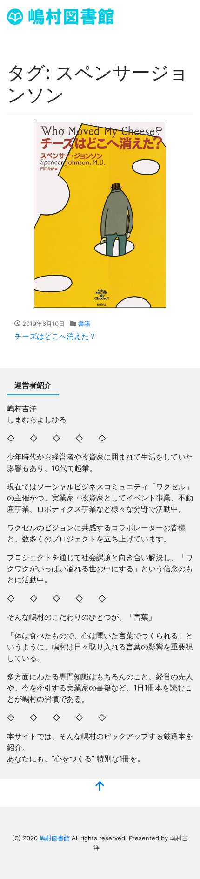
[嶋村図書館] (60, 15)
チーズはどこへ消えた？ (55, 336)
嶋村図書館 (55, 838)
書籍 (84, 323)
